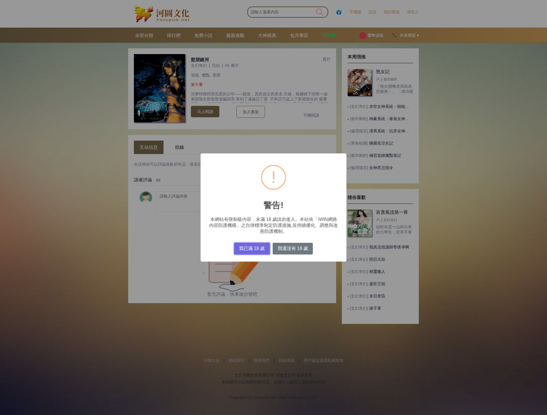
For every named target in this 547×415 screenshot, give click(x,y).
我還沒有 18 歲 (293, 248)
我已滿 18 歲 (252, 248)
